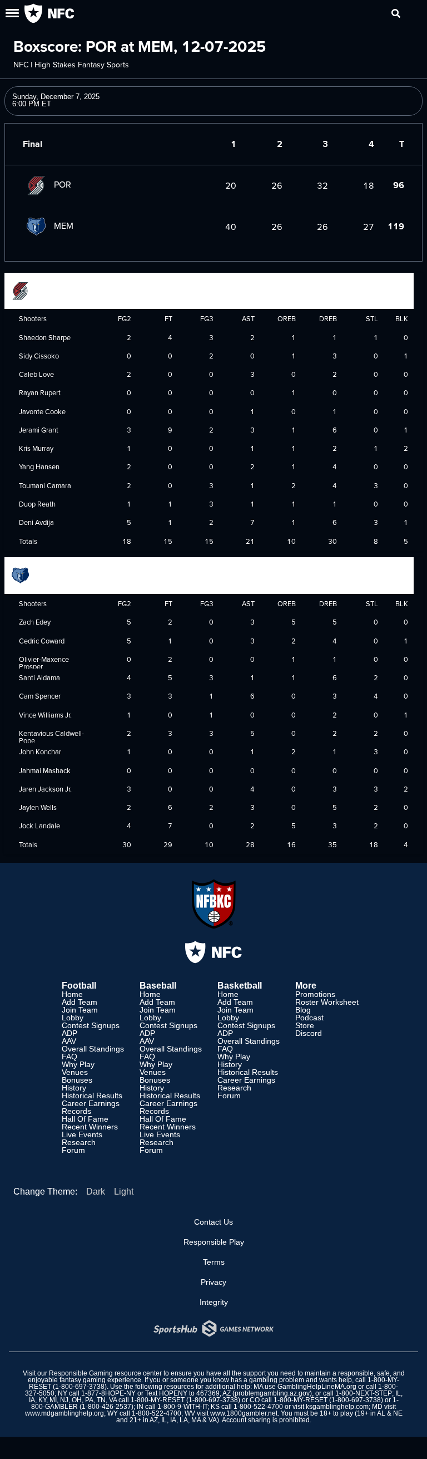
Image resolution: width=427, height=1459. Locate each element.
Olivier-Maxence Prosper (44, 662)
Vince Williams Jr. (45, 715)
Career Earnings (91, 1103)
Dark (95, 1191)
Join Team (80, 1009)
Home (72, 994)
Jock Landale (39, 826)
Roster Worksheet (327, 1002)
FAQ (69, 1056)
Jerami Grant (38, 430)
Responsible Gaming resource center (105, 1373)
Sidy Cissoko (39, 356)
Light (123, 1191)
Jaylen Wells (38, 807)
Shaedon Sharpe (45, 337)
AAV (69, 1040)
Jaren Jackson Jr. (45, 789)
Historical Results (92, 1095)
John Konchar (40, 751)
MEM (63, 225)
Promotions (315, 994)
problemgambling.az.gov (272, 1393)
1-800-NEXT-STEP (363, 1393)
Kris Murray (36, 448)
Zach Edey (35, 622)
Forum (73, 1150)
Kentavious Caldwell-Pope (51, 736)
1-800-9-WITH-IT (182, 1407)
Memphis (54, 574)
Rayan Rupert (40, 392)
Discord (308, 1033)
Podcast (309, 1017)
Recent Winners (90, 1126)
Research (79, 1142)
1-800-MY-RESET (158, 1400)
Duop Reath (37, 504)
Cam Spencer (40, 696)
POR (62, 184)
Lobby (72, 1017)
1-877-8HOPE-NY (108, 1393)
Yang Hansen (39, 466)
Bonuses (77, 1079)
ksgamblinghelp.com (337, 1407)
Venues (75, 1072)
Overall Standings (93, 1048)
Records (76, 1111)
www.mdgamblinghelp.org (64, 1413)
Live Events (82, 1134)
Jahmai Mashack (45, 770)
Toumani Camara (45, 485)
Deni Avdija (36, 522)
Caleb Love (36, 374)
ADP (69, 1033)
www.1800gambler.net (243, 1413)
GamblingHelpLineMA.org (316, 1387)
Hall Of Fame (85, 1118)
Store (304, 1025)
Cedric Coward (41, 641)
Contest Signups (91, 1025)
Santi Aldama (39, 677)
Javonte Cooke (42, 411)
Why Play (78, 1064)
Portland (53, 289)
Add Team (79, 1002)
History (74, 1087)
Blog (303, 1009)
